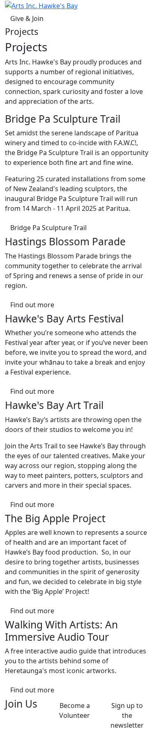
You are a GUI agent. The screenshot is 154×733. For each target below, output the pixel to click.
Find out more (32, 304)
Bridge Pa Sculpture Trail (48, 227)
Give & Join (27, 18)
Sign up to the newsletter (127, 715)
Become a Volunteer (74, 710)
